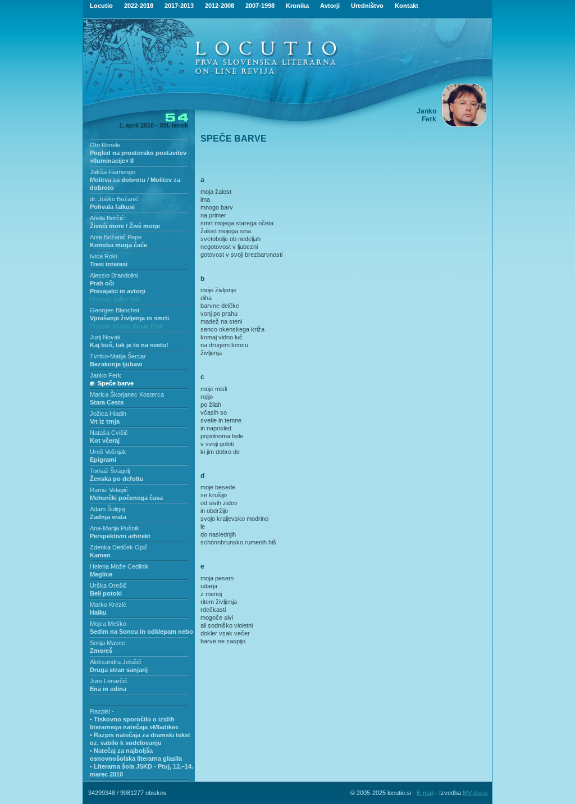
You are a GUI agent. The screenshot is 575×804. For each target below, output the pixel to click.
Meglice (101, 574)
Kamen (100, 555)
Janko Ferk (105, 375)
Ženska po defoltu (117, 478)
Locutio (101, 5)
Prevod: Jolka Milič (115, 299)
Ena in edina (108, 688)
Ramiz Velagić (109, 490)
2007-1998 (260, 5)
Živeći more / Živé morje (125, 225)
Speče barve (116, 383)
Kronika (297, 5)
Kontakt (406, 5)
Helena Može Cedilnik (119, 566)
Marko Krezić (108, 604)
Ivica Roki (103, 256)
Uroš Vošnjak (108, 451)
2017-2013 (179, 5)
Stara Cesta (107, 402)
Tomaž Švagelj (110, 470)
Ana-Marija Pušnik (114, 528)
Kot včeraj (105, 440)
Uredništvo (367, 5)
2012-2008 (219, 5)
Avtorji (330, 5)
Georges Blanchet (114, 310)
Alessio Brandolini (114, 275)
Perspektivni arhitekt (120, 536)
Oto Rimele (105, 145)
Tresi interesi (108, 264)
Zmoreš (101, 650)
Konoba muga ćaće (118, 245)
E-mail (425, 792)
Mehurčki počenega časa (126, 497)
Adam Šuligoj (107, 509)
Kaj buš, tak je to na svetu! (129, 345)
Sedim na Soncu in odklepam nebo (141, 631)
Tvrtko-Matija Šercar (118, 356)
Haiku (98, 612)
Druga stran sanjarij (119, 669)
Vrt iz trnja (105, 421)
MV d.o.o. (476, 792)
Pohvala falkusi (112, 206)
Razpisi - (102, 711)
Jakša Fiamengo (112, 172)
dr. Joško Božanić (114, 199)
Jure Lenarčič (108, 681)
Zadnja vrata (108, 517)
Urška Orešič (108, 585)
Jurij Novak (105, 337)
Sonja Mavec (107, 642)
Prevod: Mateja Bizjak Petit (126, 325)
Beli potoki (106, 593)
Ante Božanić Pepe (116, 237)
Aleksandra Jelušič (116, 661)
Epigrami (103, 459)
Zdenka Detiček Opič (119, 547)
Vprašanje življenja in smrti (129, 318)
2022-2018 (138, 5)
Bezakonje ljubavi (116, 364)
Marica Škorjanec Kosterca (127, 394)
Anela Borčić (107, 218)
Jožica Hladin (108, 413)
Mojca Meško (108, 623)
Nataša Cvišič (109, 432)
